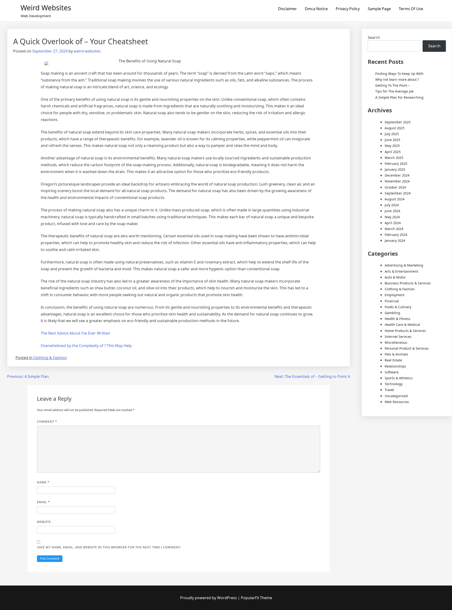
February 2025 (396, 163)
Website (44, 522)
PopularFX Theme (256, 597)
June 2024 (392, 211)
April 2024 (393, 223)
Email (43, 502)
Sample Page (379, 8)
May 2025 (392, 145)
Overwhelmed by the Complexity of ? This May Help (86, 345)
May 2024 (392, 217)
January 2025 (395, 169)
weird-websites (87, 51)
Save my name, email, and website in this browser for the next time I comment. (109, 547)
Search (374, 37)
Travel (389, 390)
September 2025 (398, 122)
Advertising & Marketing (404, 265)
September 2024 (398, 193)
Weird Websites (45, 7)
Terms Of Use (411, 8)
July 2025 (392, 134)
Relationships (395, 366)
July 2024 (392, 205)
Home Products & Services (405, 330)
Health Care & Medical (402, 324)
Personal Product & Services (407, 348)
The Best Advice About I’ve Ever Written (75, 333)
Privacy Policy (348, 8)
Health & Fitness (397, 318)
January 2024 (395, 240)
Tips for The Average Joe (394, 91)
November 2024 (397, 181)
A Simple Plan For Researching (399, 97)
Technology (394, 384)
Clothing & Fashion (50, 357)
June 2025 (392, 139)
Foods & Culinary (398, 307)
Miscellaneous (396, 342)
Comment (47, 421)
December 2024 (397, 175)
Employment (394, 295)
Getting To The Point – (392, 85)
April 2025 (393, 151)
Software (392, 372)
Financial (392, 301)
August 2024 (394, 199)
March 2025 (394, 157)
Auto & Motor (395, 277)
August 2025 (394, 128)
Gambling (392, 313)
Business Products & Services (408, 283)
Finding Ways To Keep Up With (399, 73)
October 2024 (395, 187)
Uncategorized (396, 396)
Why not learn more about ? (397, 79)
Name (43, 482)
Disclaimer (287, 8)
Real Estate (393, 360)
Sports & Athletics (399, 378)
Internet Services (398, 336)
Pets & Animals (396, 354)
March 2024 (394, 228)
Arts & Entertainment (401, 271)
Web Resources (397, 402)
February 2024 (396, 234)
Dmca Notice (316, 8)
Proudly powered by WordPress (209, 597)
